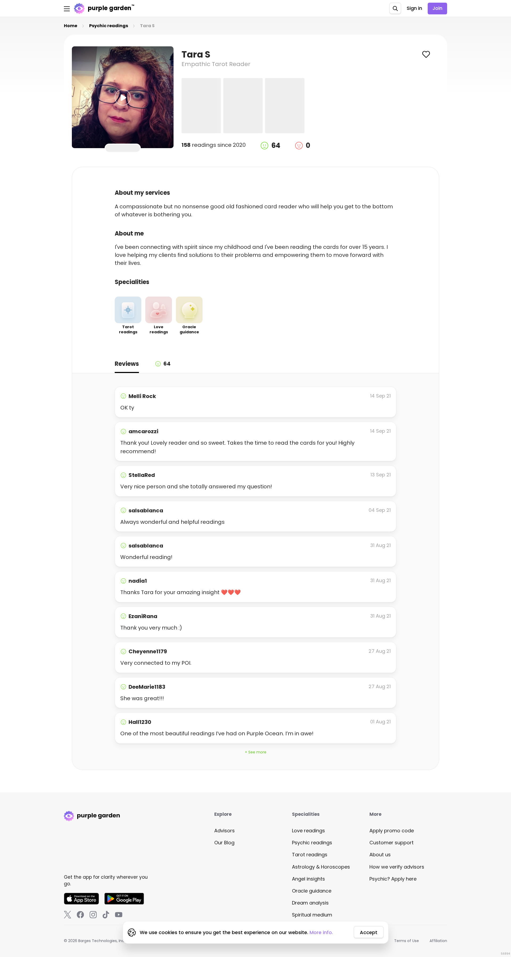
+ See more (255, 752)
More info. (321, 932)
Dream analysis (310, 902)
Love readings (308, 830)
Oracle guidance (311, 890)
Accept (368, 932)
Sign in (414, 8)
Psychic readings (312, 842)
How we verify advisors (396, 866)
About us (380, 854)
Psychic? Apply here (393, 878)
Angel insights (308, 878)
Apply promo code (391, 830)
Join (437, 8)
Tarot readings (309, 854)
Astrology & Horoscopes (321, 866)
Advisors (224, 830)
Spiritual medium (312, 914)
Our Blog (224, 842)
